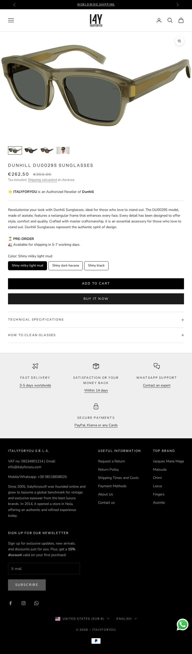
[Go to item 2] (31, 150)
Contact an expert (156, 385)
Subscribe (26, 585)
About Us (105, 494)
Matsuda (159, 469)
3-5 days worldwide (35, 385)
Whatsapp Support (156, 377)
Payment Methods (112, 486)
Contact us (106, 502)
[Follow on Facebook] (10, 603)
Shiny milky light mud (27, 264)
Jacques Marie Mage (168, 461)
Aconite (159, 502)
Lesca (157, 486)
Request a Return (111, 461)
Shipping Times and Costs (118, 477)
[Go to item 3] (47, 150)
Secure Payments (95, 418)
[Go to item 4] (63, 150)
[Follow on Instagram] (23, 603)
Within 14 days (96, 390)
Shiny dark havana (66, 264)
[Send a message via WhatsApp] (183, 624)
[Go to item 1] (15, 150)
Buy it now (96, 299)
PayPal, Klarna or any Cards (96, 425)
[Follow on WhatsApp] (36, 603)
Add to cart (96, 283)
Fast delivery (35, 377)
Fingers (158, 494)
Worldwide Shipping (96, 4)
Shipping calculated (42, 180)
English (124, 618)
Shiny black (96, 264)
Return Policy (108, 469)
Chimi (157, 477)
